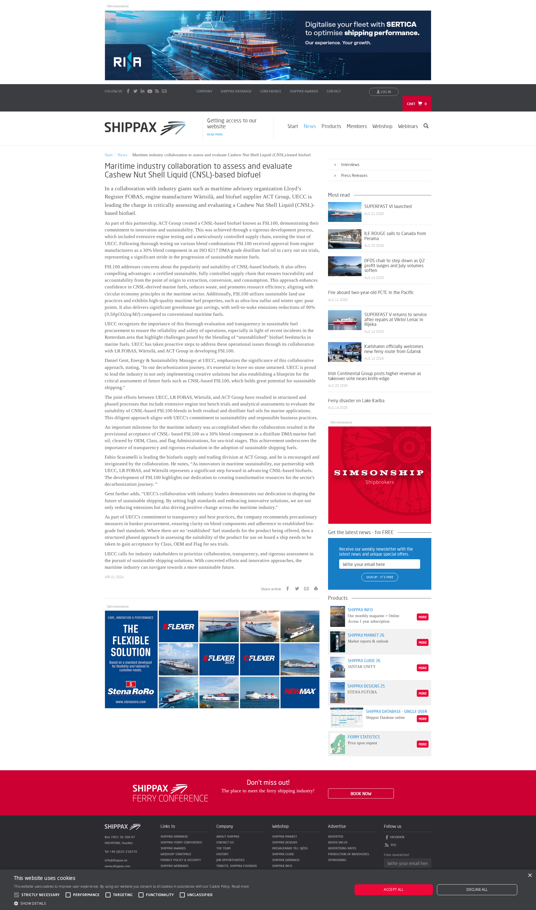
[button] (131, 903)
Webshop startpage (176, 854)
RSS (393, 845)
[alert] (268, 889)
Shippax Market (284, 836)
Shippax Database (236, 91)
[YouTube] (150, 91)
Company (204, 91)
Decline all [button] (476, 889)
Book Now (361, 793)
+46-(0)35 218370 (123, 851)
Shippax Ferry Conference (181, 842)
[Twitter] (135, 91)
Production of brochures (348, 854)
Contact (334, 91)
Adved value (338, 842)
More (423, 617)
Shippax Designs (284, 842)
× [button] (530, 875)
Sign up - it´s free (379, 577)
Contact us (225, 842)
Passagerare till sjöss (290, 848)
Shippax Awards (304, 91)
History (222, 854)
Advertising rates (342, 848)
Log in (385, 92)
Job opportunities (230, 860)
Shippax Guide (283, 854)
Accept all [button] (393, 889)
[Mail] (164, 91)
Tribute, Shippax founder (236, 866)
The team (223, 848)
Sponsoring (337, 860)
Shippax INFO (282, 866)
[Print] (316, 588)
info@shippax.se (116, 860)
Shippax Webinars (174, 866)
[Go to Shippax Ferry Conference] (170, 792)
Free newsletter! (396, 855)
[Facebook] (128, 91)
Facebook (397, 837)
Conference (270, 91)
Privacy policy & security (181, 860)
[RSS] (157, 91)
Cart (417, 104)
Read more (215, 134)
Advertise (335, 836)
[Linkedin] (143, 91)
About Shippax (227, 836)
